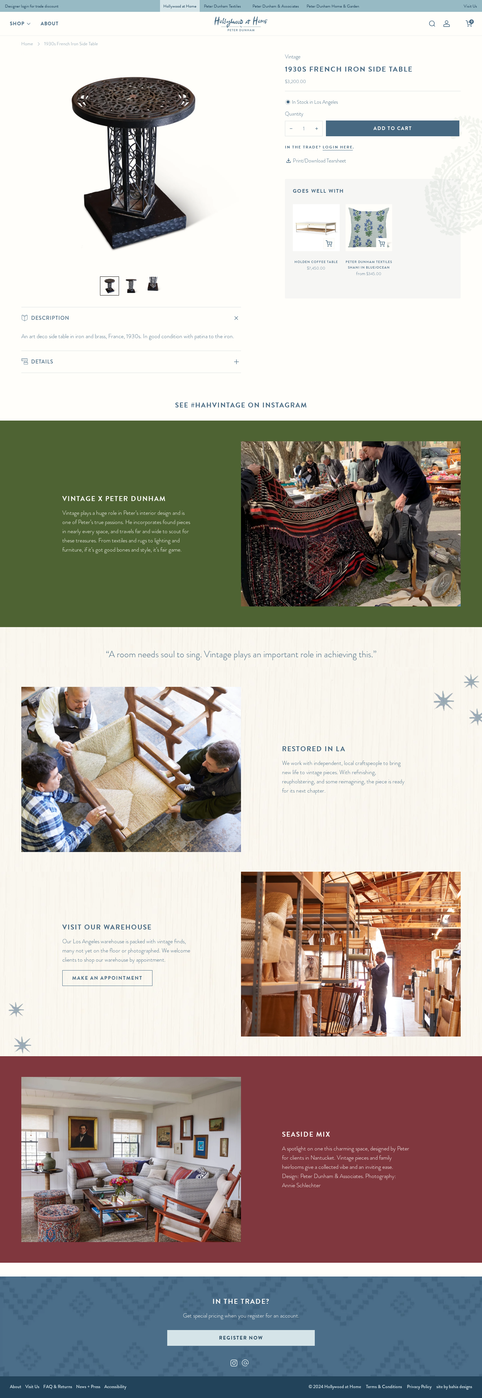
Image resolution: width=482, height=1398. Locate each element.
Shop (17, 23)
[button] (109, 285)
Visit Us (32, 1386)
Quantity (294, 114)
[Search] (432, 23)
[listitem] (30, 6)
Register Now (241, 1338)
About (50, 23)
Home (27, 43)
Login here (338, 147)
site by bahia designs (454, 1386)
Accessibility (115, 1386)
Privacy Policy (419, 1386)
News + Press (88, 1386)
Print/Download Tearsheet (319, 160)
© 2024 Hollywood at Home (335, 1386)
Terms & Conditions (384, 1386)
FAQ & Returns (57, 1386)
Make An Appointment (107, 978)
